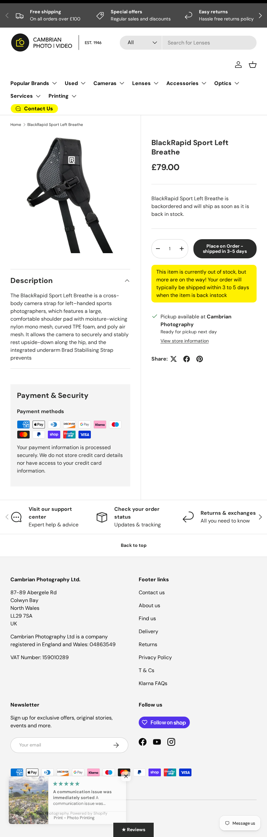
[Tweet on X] (173, 358)
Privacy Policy (155, 657)
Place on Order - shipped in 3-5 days (225, 248)
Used (71, 83)
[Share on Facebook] (186, 358)
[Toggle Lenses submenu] (156, 83)
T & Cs (146, 670)
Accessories (182, 83)
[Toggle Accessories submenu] (204, 83)
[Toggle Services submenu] (38, 96)
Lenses (141, 83)
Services (21, 95)
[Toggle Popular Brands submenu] (54, 83)
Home (15, 124)
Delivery (148, 631)
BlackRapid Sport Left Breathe (55, 124)
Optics (223, 83)
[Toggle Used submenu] (83, 83)
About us (149, 605)
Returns (148, 644)
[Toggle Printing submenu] (74, 96)
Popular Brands (29, 83)
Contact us (152, 592)
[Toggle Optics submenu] (237, 83)
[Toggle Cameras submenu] (122, 83)
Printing (59, 95)
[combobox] (188, 43)
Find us (147, 618)
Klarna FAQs (153, 683)
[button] (253, 64)
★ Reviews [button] (133, 829)
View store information (185, 341)
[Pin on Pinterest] (199, 358)
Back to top (134, 545)
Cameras (105, 83)
